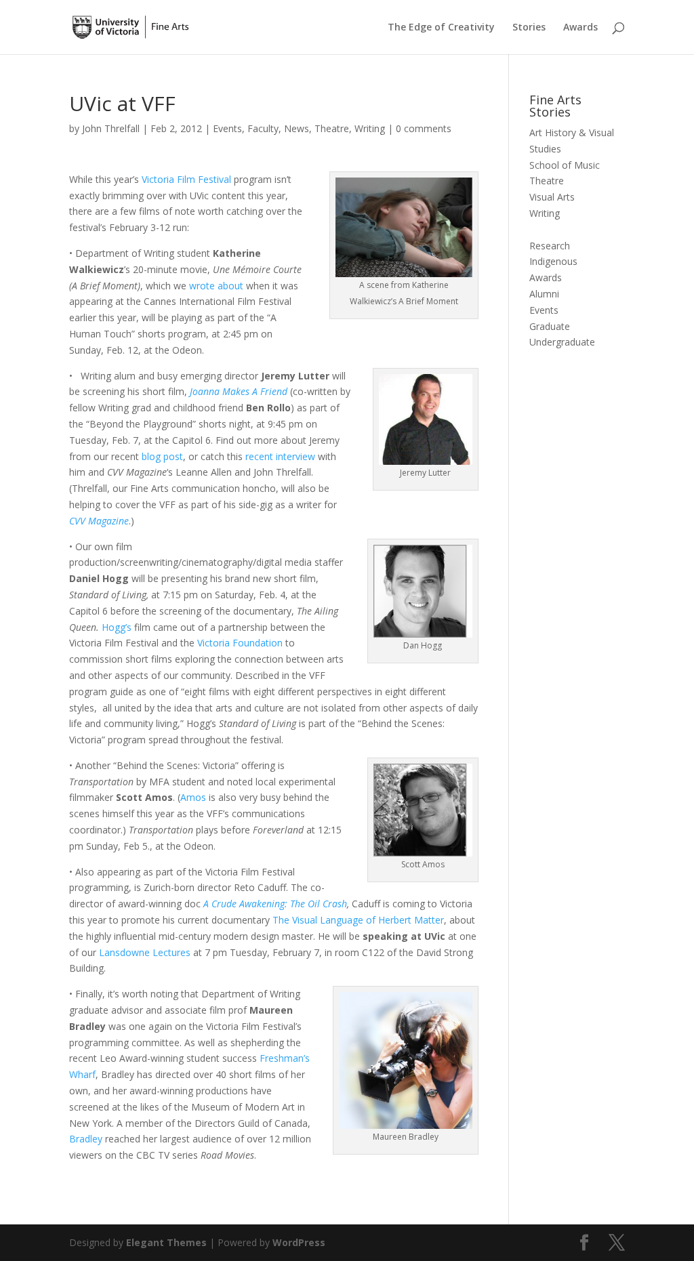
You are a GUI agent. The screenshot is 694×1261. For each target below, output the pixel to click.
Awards (580, 27)
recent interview (279, 456)
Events (227, 128)
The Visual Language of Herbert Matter (358, 919)
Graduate (549, 326)
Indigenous (553, 261)
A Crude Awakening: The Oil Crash (275, 903)
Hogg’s (116, 627)
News (296, 128)
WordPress (298, 1242)
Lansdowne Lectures (143, 952)
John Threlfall (111, 128)
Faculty (263, 128)
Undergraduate (562, 341)
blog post (162, 456)
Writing (369, 128)
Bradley (85, 1138)
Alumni (544, 293)
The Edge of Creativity (441, 27)
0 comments (423, 128)
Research (549, 245)
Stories (529, 27)
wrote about (216, 285)
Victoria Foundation (239, 642)
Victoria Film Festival (186, 179)
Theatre (331, 128)
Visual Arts (552, 196)
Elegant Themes (166, 1242)
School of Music (564, 165)
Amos (193, 797)
